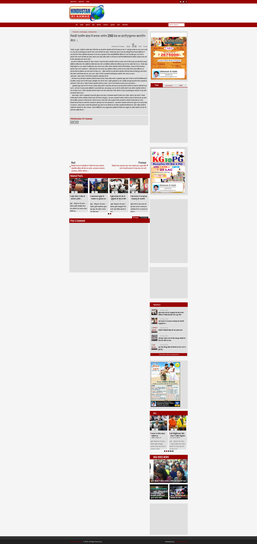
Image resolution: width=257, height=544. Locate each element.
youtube (180, 1)
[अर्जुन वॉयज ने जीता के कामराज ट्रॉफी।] (78, 185)
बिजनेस (99, 25)
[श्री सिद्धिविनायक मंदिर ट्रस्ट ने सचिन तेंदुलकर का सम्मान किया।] (177, 422)
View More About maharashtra (169, 354)
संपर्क (87, 2)
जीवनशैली (124, 25)
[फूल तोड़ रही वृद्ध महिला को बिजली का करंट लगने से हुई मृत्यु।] (154, 347)
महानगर (88, 25)
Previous (70, 186)
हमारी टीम (81, 2)
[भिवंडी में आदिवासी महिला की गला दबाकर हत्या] (154, 330)
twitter (183, 1)
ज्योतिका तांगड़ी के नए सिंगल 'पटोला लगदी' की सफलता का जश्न (177, 495)
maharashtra (92, 32)
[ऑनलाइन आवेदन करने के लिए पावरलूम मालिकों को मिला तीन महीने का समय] (154, 338)
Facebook (71, 122)
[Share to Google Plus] (85, 187)
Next (147, 186)
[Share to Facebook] (80, 187)
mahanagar (83, 32)
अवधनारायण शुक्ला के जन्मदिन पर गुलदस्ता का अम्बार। (98, 198)
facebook (186, 1)
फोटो (118, 25)
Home (72, 25)
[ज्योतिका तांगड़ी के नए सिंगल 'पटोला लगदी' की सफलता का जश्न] (178, 491)
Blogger (136, 217)
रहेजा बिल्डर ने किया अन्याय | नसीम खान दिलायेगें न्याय (168, 481)
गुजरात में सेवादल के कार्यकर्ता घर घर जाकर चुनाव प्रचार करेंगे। (158, 495)
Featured (76, 32)
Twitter (74, 122)
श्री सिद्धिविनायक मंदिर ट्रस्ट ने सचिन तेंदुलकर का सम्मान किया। (177, 436)
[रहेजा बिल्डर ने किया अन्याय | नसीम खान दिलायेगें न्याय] (169, 471)
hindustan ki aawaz (181, 541)
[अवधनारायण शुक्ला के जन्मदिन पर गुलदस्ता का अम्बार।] (98, 185)
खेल (93, 25)
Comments (168, 85)
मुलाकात (112, 25)
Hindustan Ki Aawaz (118, 46)
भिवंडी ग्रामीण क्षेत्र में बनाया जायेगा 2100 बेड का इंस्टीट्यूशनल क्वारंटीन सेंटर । (107, 37)
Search (186, 24)
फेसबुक (157, 85)
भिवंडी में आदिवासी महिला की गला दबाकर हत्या (170, 330)
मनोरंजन (105, 25)
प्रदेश (81, 25)
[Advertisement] (151, 9)
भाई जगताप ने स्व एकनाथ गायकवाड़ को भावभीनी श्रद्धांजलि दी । (139, 198)
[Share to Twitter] (83, 187)
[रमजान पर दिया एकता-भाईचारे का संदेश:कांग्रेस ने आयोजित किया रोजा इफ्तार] (158, 422)
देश (77, 25)
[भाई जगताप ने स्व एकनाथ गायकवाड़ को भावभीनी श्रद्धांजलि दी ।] (139, 185)
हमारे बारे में (73, 2)
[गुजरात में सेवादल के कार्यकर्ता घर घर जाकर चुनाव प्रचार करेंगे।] (159, 491)
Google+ (77, 122)
